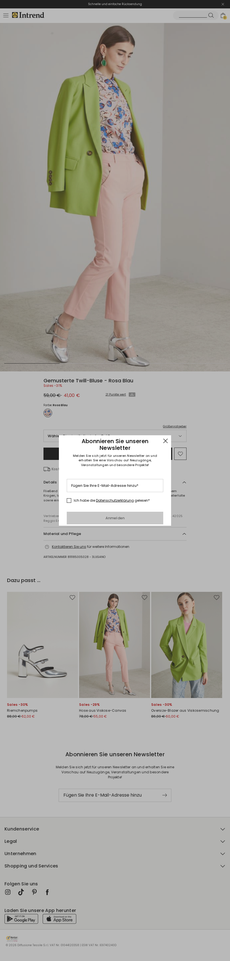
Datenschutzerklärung (115, 500)
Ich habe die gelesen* (112, 500)
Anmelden (115, 518)
